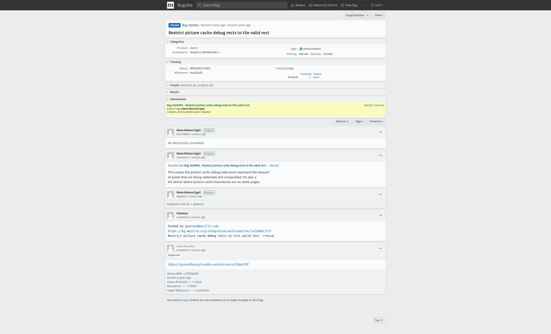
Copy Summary (355, 15)
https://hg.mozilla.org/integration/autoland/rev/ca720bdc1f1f (219, 231)
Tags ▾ (359, 121)
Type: (294, 48)
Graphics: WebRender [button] (205, 52)
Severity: (315, 54)
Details (368, 105)
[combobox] (241, 5)
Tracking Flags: (285, 68)
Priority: (292, 54)
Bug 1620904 (190, 25)
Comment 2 (183, 217)
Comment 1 (182, 157)
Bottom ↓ (342, 121)
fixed (316, 77)
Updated (181, 196)
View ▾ (379, 15)
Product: (182, 48)
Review (379, 105)
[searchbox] (241, 5)
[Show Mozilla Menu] (170, 5)
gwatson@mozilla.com (201, 226)
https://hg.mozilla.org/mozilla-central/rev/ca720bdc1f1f (208, 264)
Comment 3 (183, 250)
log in (186, 300)
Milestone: (181, 72)
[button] (376, 5)
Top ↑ (379, 320)
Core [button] (194, 48)
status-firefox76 (177, 282)
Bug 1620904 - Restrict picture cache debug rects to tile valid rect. (208, 105)
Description (183, 134)
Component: (180, 52)
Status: (183, 68)
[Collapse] (380, 132)
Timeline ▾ (376, 121)
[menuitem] (298, 5)
